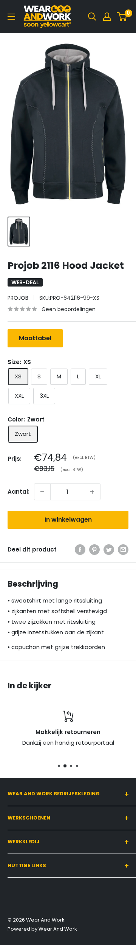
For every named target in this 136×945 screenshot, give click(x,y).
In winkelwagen (68, 519)
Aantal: (18, 492)
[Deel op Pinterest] (94, 549)
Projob (18, 298)
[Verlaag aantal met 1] (42, 492)
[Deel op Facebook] (80, 549)
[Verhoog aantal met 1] (92, 492)
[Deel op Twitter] (109, 549)
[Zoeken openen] (92, 16)
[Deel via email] (123, 549)
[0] (122, 16)
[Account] (107, 16)
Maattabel (35, 338)
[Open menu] (11, 17)
